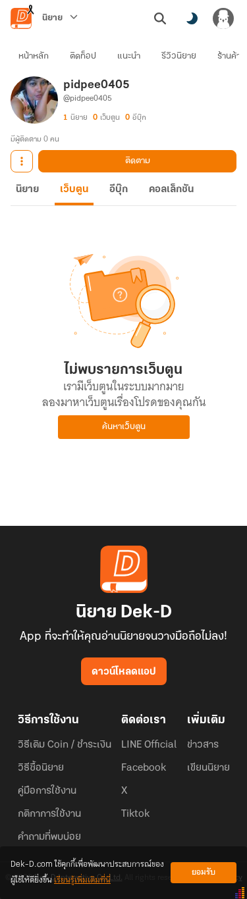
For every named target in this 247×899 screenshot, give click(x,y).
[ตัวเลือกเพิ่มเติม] (22, 161)
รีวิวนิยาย (178, 56)
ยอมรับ (203, 872)
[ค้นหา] (160, 18)
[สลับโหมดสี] (191, 18)
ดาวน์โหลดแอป (124, 672)
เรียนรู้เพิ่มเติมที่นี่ (82, 880)
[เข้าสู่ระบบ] (223, 18)
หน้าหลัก (33, 56)
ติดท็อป (83, 56)
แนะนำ (128, 56)
